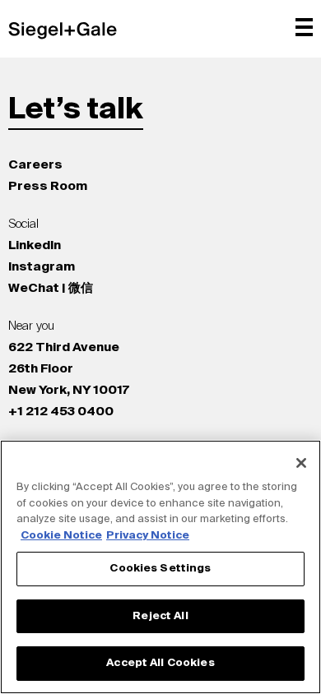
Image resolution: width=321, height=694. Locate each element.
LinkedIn (34, 245)
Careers (35, 165)
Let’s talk (75, 110)
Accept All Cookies (160, 663)
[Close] (301, 463)
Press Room (47, 186)
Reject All (160, 616)
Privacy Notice (147, 535)
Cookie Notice (61, 535)
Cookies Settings (160, 568)
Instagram (41, 267)
